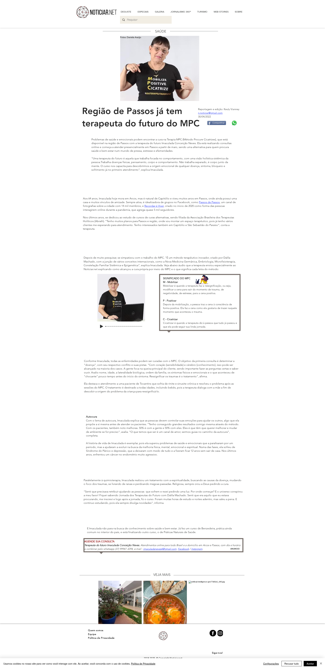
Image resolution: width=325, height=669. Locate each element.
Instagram (196, 548)
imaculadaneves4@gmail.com (160, 548)
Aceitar (310, 663)
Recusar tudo (291, 663)
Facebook (183, 548)
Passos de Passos (209, 202)
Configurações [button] (271, 663)
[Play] (101, 326)
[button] (238, 11)
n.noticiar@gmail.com (210, 112)
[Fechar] (321, 663)
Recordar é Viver (154, 205)
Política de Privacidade (143, 663)
